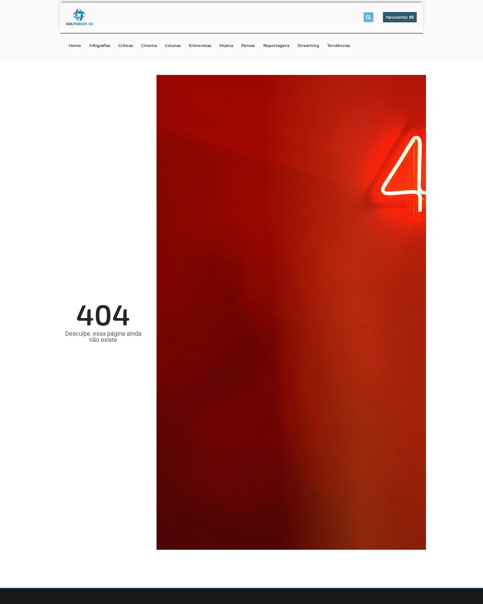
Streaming (308, 45)
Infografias (99, 45)
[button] (368, 17)
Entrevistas (200, 45)
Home (75, 45)
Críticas (125, 45)
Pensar (248, 45)
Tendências (338, 45)
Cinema (149, 45)
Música (226, 45)
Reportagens (276, 45)
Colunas (173, 45)
